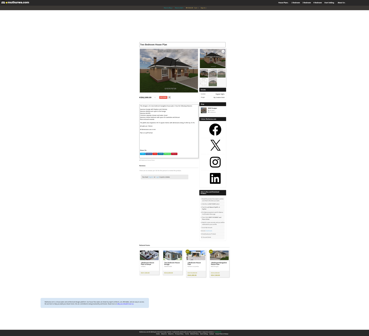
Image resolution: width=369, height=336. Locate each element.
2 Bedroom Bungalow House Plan (219, 263)
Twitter (143, 154)
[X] (215, 152)
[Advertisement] (184, 28)
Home (158, 334)
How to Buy (168, 8)
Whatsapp (167, 154)
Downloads (209, 231)
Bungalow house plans (190, 160)
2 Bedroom (296, 3)
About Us (341, 3)
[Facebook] (215, 136)
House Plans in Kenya (221, 334)
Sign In (203, 8)
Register (151, 177)
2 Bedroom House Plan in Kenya (147, 263)
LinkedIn (160, 154)
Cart (192, 8)
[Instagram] (215, 169)
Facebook (149, 154)
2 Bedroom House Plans (148, 160)
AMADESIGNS (168, 266)
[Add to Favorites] (169, 97)
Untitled (143, 266)
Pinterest (174, 154)
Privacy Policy (179, 334)
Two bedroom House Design (172, 263)
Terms (187, 334)
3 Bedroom (307, 3)
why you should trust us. (125, 304)
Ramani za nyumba (193, 266)
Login (157, 177)
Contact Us (218, 332)
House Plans (283, 3)
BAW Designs (212, 108)
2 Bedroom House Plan (194, 263)
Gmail (155, 154)
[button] (223, 51)
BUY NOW (163, 97)
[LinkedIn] (215, 185)
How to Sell (179, 8)
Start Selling (329, 3)
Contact (211, 334)
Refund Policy (194, 334)
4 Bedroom (317, 3)
